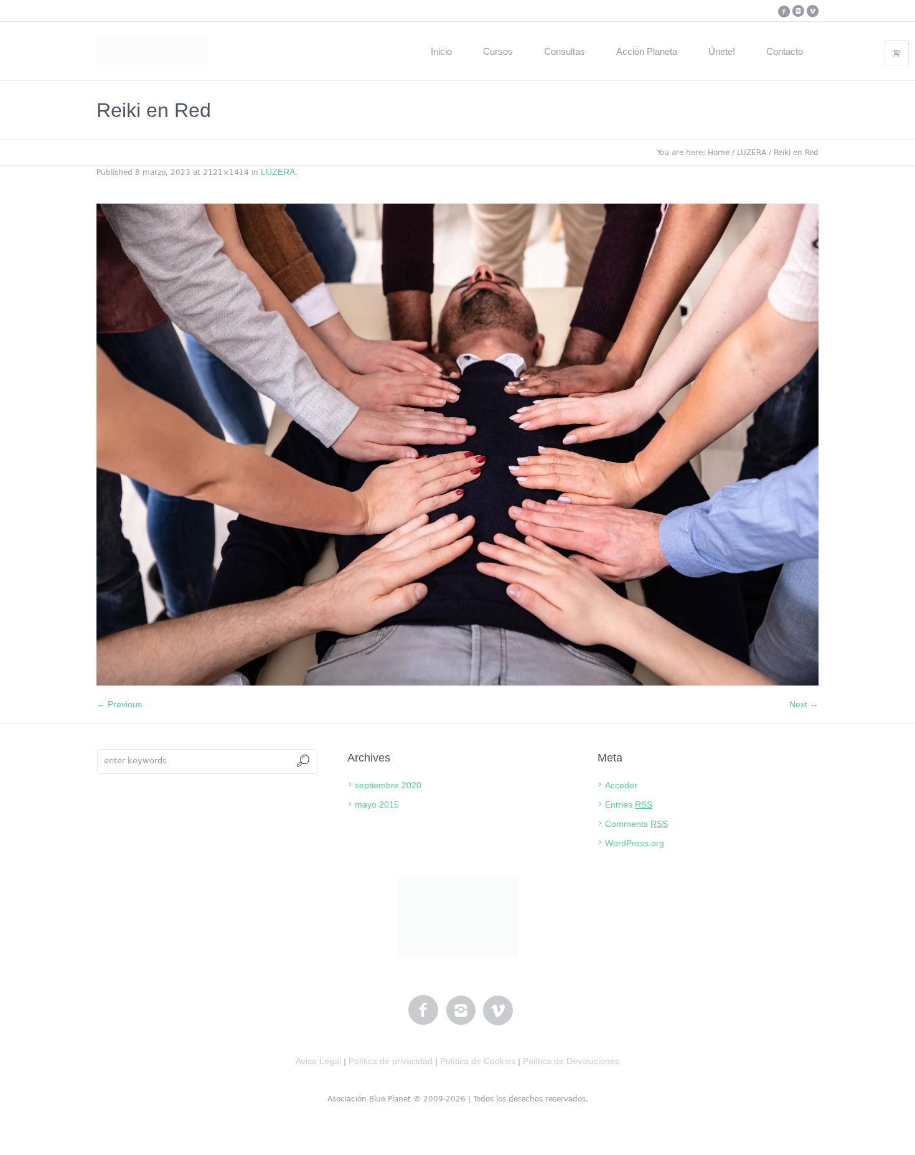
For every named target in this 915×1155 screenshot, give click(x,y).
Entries (628, 804)
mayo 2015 (377, 804)
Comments (636, 824)
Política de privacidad (391, 1061)
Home (719, 152)
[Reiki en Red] (457, 445)
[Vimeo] (812, 11)
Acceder (621, 785)
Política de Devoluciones (571, 1061)
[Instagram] (798, 11)
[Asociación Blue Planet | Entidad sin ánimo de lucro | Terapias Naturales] (458, 917)
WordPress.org (634, 843)
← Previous (119, 704)
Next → (804, 704)
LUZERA (751, 152)
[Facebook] (783, 11)
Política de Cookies (477, 1061)
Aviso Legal (318, 1061)
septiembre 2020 (388, 785)
